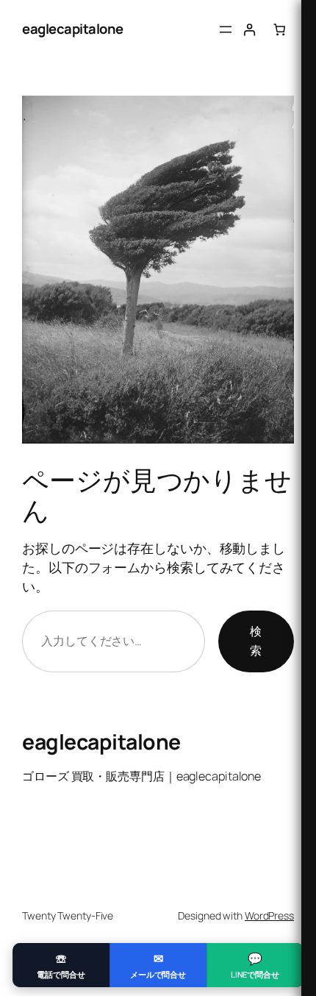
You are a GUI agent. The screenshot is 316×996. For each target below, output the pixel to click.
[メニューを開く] (225, 29)
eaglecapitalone (72, 28)
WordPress (269, 915)
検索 (256, 640)
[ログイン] (249, 30)
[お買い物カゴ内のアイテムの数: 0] (280, 30)
